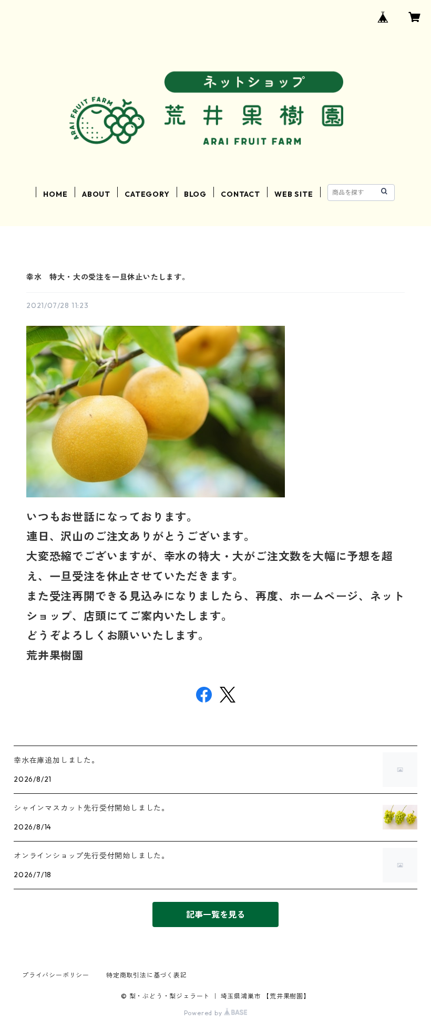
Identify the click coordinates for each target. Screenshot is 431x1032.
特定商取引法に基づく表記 (146, 975)
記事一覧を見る (215, 914)
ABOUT (96, 194)
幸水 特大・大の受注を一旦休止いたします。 (108, 277)
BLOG (195, 194)
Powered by (204, 1013)
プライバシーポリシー (55, 975)
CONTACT (240, 194)
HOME (55, 194)
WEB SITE (293, 194)
